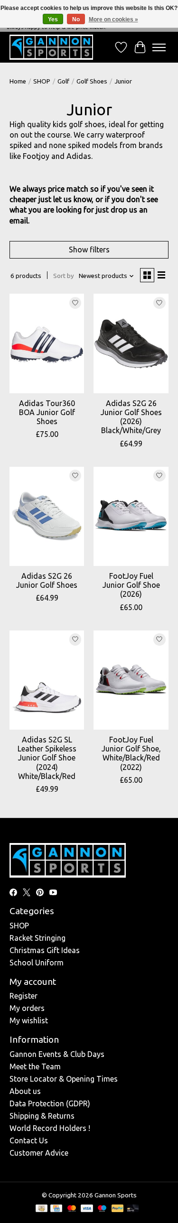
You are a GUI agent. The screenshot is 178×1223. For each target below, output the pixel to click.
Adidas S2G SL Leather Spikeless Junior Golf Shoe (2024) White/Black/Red (47, 757)
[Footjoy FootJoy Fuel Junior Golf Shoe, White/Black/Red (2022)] (131, 680)
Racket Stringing (37, 938)
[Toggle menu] (159, 47)
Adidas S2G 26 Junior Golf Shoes (46, 580)
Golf (63, 81)
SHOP (41, 81)
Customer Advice (38, 1153)
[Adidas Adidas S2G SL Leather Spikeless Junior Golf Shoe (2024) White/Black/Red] (46, 680)
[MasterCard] (72, 1209)
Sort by (63, 275)
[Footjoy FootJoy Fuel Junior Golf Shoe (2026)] (131, 516)
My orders (27, 1008)
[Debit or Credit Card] (133, 1209)
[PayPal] (118, 1209)
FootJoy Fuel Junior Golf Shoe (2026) (131, 585)
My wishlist (28, 1020)
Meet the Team (35, 1066)
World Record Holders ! (49, 1128)
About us (25, 1091)
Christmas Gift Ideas (44, 950)
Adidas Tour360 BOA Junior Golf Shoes (47, 412)
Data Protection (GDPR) (49, 1103)
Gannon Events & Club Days (56, 1054)
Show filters (89, 249)
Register (23, 995)
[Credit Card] (56, 1209)
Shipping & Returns (42, 1116)
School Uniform (36, 962)
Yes (53, 19)
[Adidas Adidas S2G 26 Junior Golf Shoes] (46, 516)
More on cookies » (113, 19)
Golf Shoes (91, 81)
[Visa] (87, 1209)
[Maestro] (102, 1209)
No (76, 19)
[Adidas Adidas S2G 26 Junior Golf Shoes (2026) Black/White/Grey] (131, 343)
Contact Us (28, 1140)
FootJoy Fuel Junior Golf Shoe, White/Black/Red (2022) (131, 753)
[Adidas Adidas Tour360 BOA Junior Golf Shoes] (46, 343)
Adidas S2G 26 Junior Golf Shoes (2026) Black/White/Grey (131, 417)
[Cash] (41, 1209)
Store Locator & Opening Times (63, 1079)
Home (17, 81)
